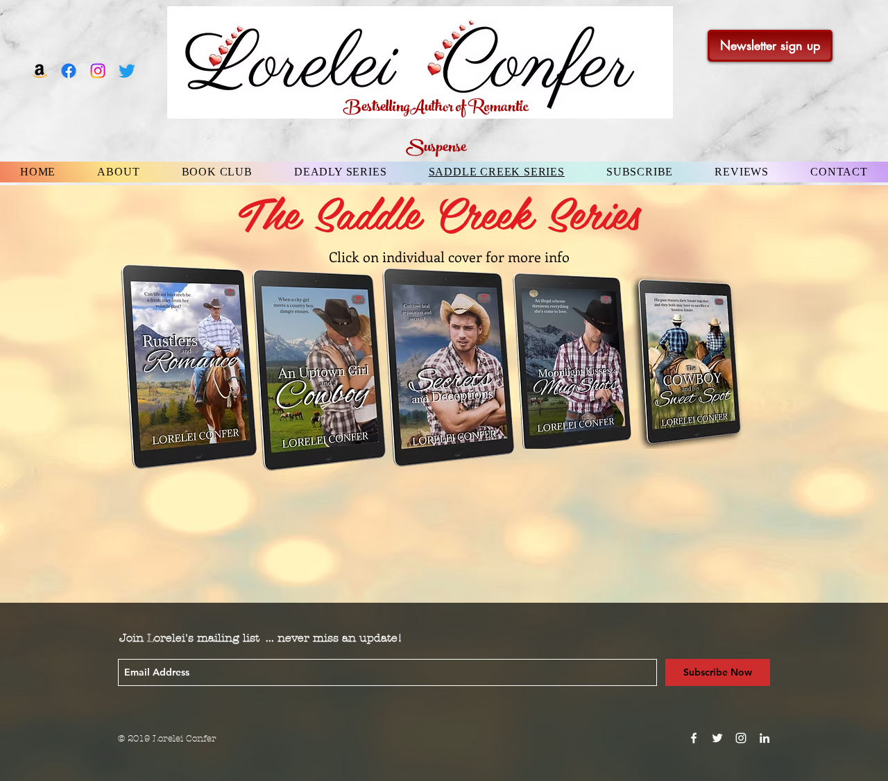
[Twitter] (127, 70)
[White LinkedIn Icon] (764, 738)
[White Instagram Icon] (741, 738)
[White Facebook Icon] (694, 738)
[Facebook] (68, 70)
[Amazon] (39, 70)
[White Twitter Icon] (717, 738)
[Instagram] (98, 70)
